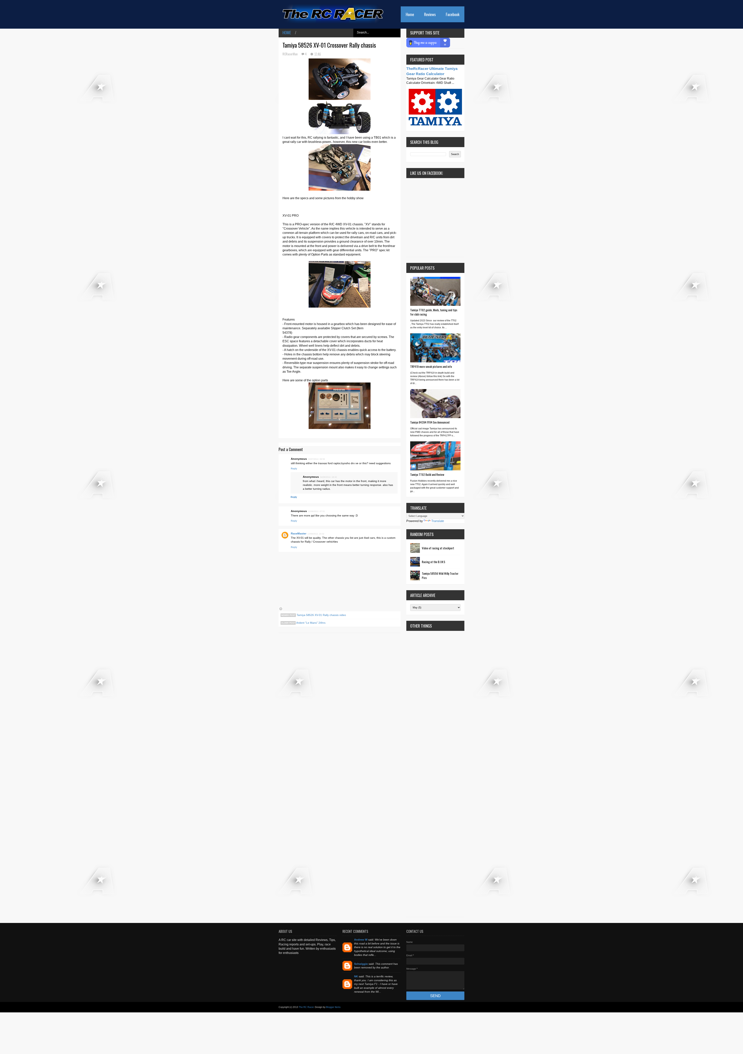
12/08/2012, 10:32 (315, 534)
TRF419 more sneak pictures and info (431, 366)
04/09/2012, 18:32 (328, 477)
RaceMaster (298, 533)
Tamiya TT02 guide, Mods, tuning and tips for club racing (433, 312)
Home (410, 14)
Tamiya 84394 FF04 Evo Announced (429, 422)
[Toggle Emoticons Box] (281, 609)
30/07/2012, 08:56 (316, 459)
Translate (437, 521)
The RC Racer (306, 1007)
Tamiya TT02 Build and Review (427, 474)
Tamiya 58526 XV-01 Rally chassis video (321, 615)
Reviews (430, 14)
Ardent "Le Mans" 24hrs (310, 622)
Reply (294, 468)
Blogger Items (333, 1007)
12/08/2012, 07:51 (316, 511)
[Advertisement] (435, 774)
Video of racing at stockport (438, 548)
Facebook (452, 14)
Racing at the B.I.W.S (433, 562)
